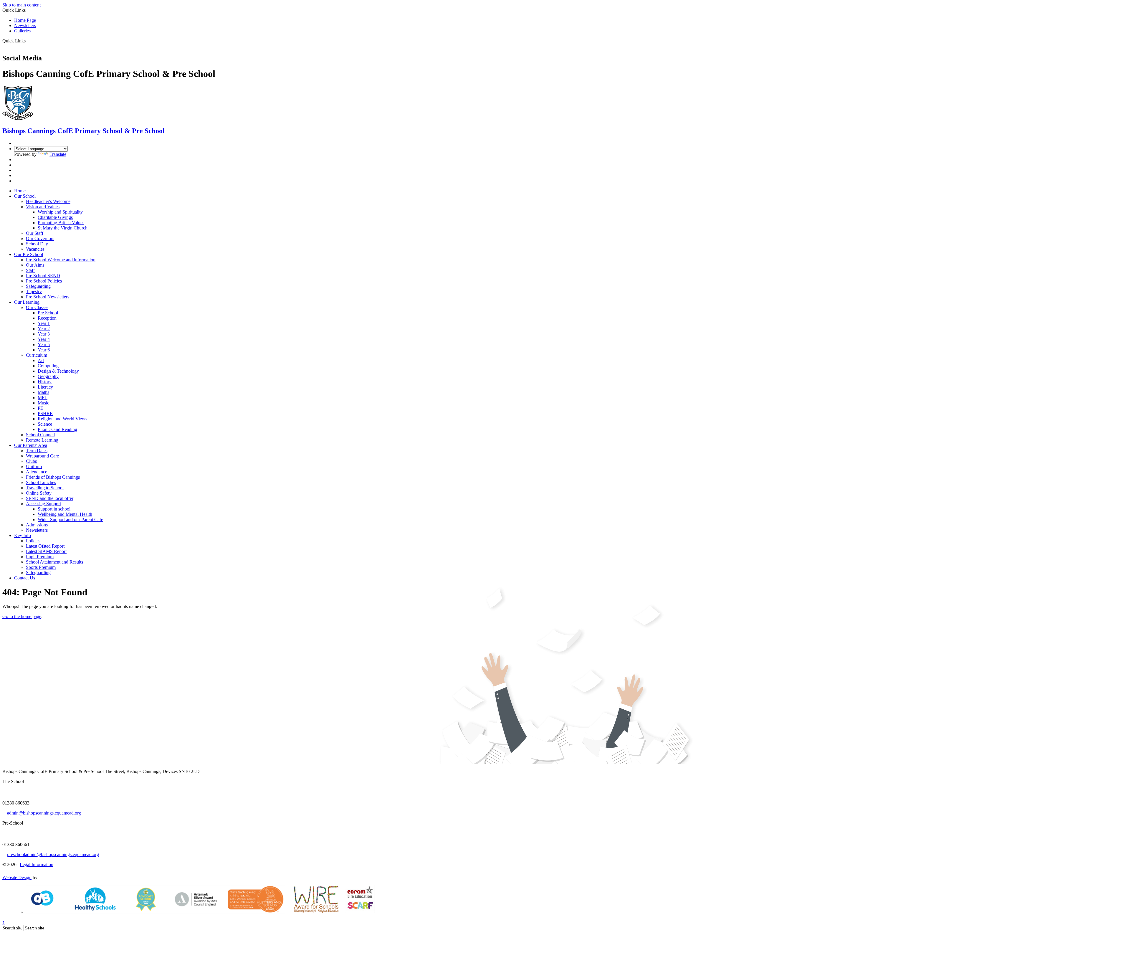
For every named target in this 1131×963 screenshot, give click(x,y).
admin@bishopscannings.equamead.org (44, 812)
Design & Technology (58, 371)
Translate (57, 154)
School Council (40, 434)
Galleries (22, 30)
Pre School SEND (43, 275)
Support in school (54, 508)
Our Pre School (28, 254)
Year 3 (44, 333)
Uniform (34, 466)
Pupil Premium (40, 556)
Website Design (17, 877)
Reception (47, 318)
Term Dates (36, 450)
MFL (42, 397)
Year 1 (44, 323)
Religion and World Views (62, 418)
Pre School (48, 312)
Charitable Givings (55, 217)
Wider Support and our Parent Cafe (70, 519)
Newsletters (25, 25)
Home (20, 190)
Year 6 (44, 349)
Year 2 (44, 328)
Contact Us (24, 577)
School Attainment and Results (54, 561)
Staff (30, 270)
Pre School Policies (44, 280)
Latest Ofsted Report (45, 546)
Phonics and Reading (57, 429)
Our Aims (35, 264)
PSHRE (45, 413)
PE (40, 408)
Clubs (31, 461)
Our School (25, 196)
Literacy (45, 386)
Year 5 (44, 344)
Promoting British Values (61, 222)
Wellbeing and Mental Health (65, 514)
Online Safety (39, 492)
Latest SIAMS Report (46, 551)
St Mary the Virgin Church (62, 227)
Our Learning (26, 302)
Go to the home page (21, 616)
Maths (43, 392)
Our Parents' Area (30, 445)
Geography (48, 376)
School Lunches (41, 482)
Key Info (22, 535)
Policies (33, 540)
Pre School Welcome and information (60, 259)
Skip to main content (21, 4)
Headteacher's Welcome (48, 201)
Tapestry (34, 291)
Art (41, 360)
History (45, 381)
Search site (12, 927)
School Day (37, 243)
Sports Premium (41, 567)
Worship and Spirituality (60, 211)
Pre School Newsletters (47, 296)
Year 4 (44, 339)
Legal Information (36, 864)
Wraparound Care (42, 455)
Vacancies (35, 249)
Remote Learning (42, 439)
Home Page (25, 20)
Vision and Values (42, 206)
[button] (28, 40)
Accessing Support (43, 503)
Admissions (37, 524)
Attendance (36, 471)
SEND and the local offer (49, 498)
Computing (48, 365)
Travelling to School (45, 487)
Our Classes (37, 307)
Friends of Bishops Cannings (53, 477)
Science (45, 424)
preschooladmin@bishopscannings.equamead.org (53, 854)
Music (43, 402)
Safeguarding (38, 286)
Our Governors (40, 238)
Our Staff (34, 233)
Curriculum (36, 355)
